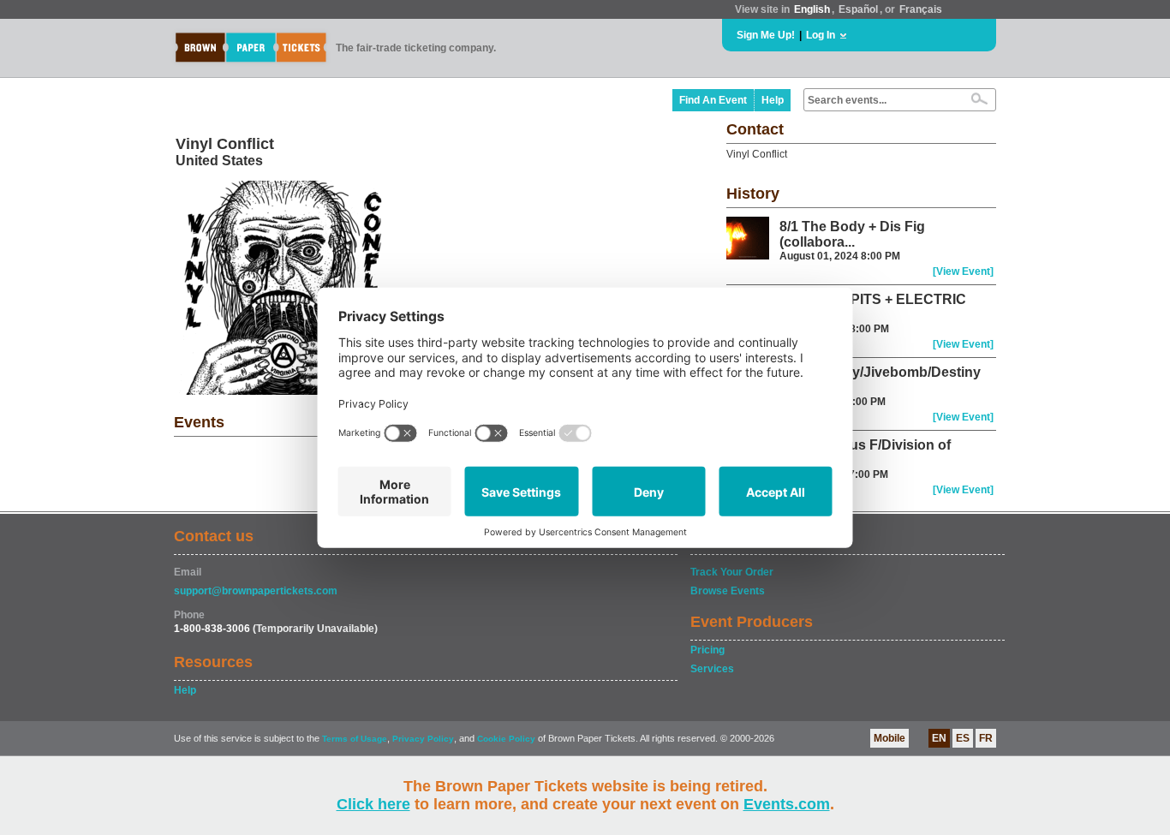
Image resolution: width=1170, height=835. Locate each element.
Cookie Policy (506, 738)
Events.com (786, 804)
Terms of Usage (354, 738)
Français (920, 9)
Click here (373, 804)
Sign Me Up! (766, 35)
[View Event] (963, 271)
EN (939, 738)
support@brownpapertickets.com (255, 591)
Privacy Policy (423, 738)
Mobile (889, 738)
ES (963, 738)
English (812, 9)
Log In (820, 35)
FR (986, 738)
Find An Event (713, 100)
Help (772, 100)
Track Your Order (731, 572)
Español (858, 9)
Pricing (707, 650)
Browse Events (727, 591)
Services (712, 669)
